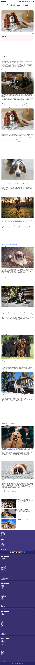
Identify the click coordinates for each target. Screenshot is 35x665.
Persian (2, 597)
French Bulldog (3, 567)
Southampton (3, 632)
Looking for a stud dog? (5, 155)
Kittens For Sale (4, 582)
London (2, 625)
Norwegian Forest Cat (4, 596)
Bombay (2, 588)
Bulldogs (2, 98)
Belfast (2, 613)
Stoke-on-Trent (3, 633)
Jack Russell (3, 569)
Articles (18, 1)
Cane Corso (2, 559)
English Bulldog (3, 566)
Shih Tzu (2, 576)
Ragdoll (2, 598)
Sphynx (2, 605)
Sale (2, 556)
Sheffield (2, 631)
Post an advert (3, 534)
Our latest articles (3, 549)
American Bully (3, 558)
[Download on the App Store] (14, 552)
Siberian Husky (3, 577)
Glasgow (2, 621)
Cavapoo (2, 560)
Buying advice (3, 541)
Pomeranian (3, 572)
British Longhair (3, 589)
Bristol (2, 616)
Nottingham (3, 627)
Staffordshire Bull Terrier (4, 578)
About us (2, 532)
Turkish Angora (3, 606)
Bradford (2, 615)
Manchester (2, 626)
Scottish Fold (3, 601)
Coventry (2, 645)
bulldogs (19, 94)
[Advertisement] (17, 49)
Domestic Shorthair (4, 594)
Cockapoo (2, 562)
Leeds (2, 622)
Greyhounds (3, 398)
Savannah (2, 600)
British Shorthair (3, 590)
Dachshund (2, 565)
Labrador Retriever (4, 570)
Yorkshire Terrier (3, 579)
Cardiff (2, 617)
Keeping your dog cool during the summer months (9, 244)
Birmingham (3, 614)
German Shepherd (3, 568)
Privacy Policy (3, 544)
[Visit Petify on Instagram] (10, 552)
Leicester (2, 623)
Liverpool (2, 624)
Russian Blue (3, 599)
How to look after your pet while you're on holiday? (9, 423)
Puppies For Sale (4, 555)
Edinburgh (2, 620)
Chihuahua (2, 561)
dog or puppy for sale (11, 57)
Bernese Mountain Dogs (10, 307)
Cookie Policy (3, 545)
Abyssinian (2, 585)
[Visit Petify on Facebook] (24, 552)
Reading (2, 656)
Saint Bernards (9, 479)
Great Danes (3, 219)
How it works (3, 533)
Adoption (5, 556)
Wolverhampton (3, 634)
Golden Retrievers (12, 448)
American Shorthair (4, 586)
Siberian (2, 604)
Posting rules (3, 535)
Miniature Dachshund (4, 571)
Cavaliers (2, 130)
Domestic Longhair (4, 593)
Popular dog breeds (4, 536)
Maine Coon (2, 595)
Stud (8, 556)
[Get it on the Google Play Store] (20, 552)
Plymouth (2, 628)
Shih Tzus (2, 269)
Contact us (2, 540)
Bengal (2, 587)
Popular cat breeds (4, 537)
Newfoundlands (6, 360)
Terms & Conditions (4, 546)
